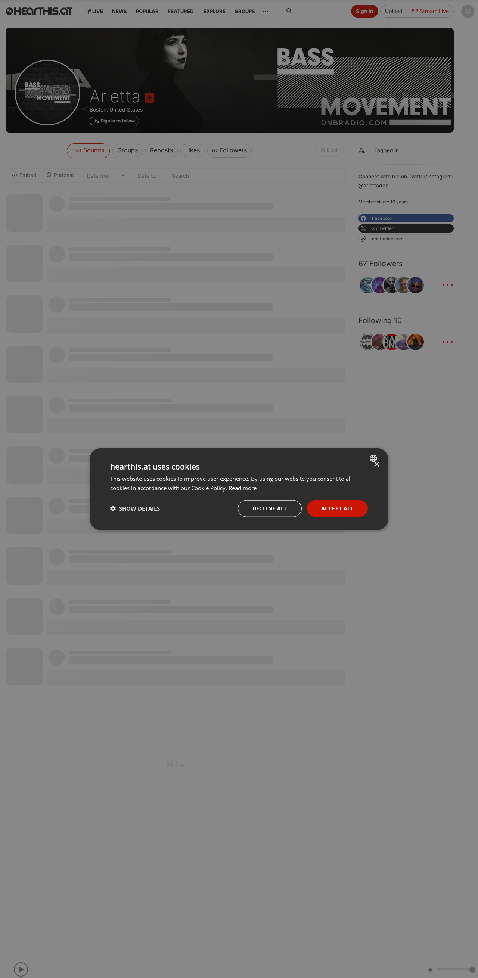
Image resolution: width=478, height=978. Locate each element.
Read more (243, 488)
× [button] (376, 464)
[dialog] (239, 489)
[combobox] (374, 458)
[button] (135, 508)
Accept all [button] (337, 508)
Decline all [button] (269, 508)
